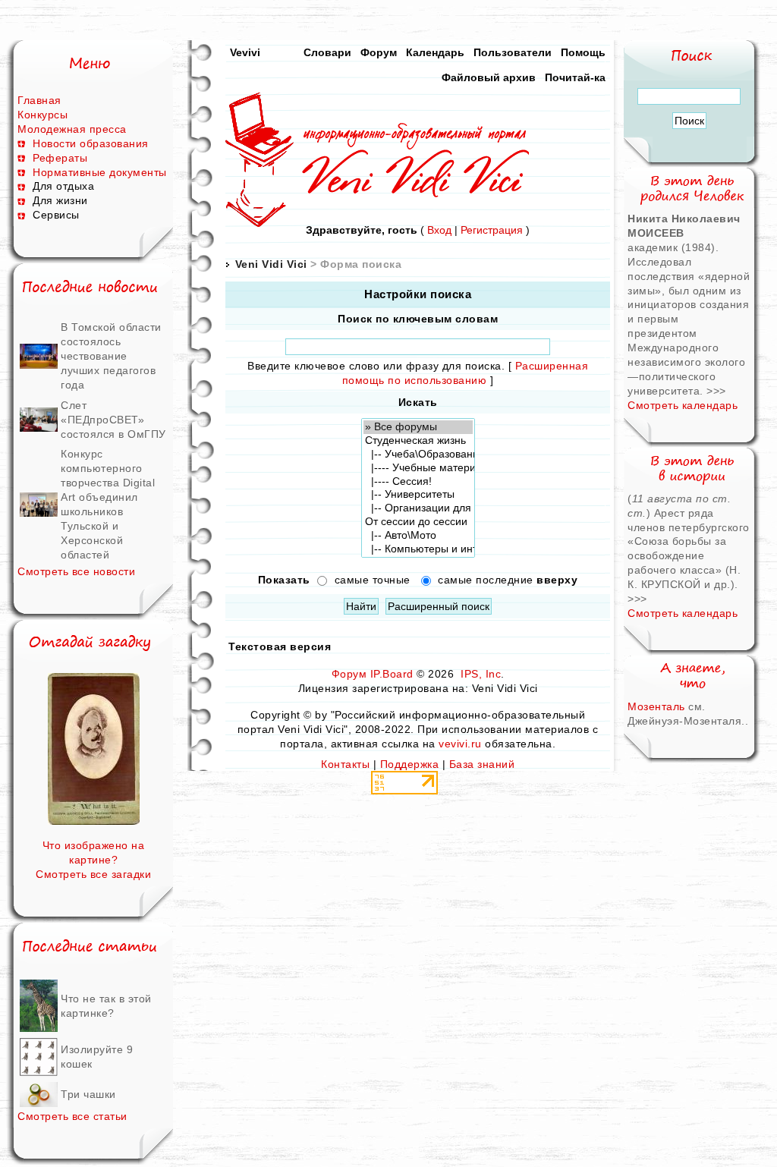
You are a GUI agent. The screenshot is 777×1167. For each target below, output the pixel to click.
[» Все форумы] (418, 427)
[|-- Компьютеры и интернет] (418, 549)
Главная (39, 100)
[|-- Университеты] (418, 495)
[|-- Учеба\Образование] (418, 454)
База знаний (482, 764)
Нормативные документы (100, 172)
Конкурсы (42, 115)
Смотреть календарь (683, 405)
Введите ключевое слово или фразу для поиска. (376, 366)
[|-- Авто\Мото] (418, 536)
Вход (439, 230)
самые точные (373, 580)
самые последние (507, 580)
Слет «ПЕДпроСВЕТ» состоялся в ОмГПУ (113, 419)
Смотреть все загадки (93, 874)
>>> (716, 391)
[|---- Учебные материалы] (418, 468)
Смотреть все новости (76, 571)
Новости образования (91, 143)
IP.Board (392, 674)
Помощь (583, 52)
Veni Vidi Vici (271, 264)
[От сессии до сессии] (418, 522)
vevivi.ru (460, 744)
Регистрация (492, 230)
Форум (378, 52)
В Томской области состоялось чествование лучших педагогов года (111, 356)
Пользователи (512, 52)
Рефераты (60, 158)
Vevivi (245, 52)
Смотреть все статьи (72, 1116)
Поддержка (409, 764)
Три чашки (88, 1094)
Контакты (345, 764)
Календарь (435, 52)
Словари (327, 52)
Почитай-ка (575, 77)
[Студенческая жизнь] (418, 441)
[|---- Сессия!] (418, 482)
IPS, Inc (481, 674)
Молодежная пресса (72, 129)
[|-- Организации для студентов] (418, 508)
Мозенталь (656, 706)
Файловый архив (489, 77)
